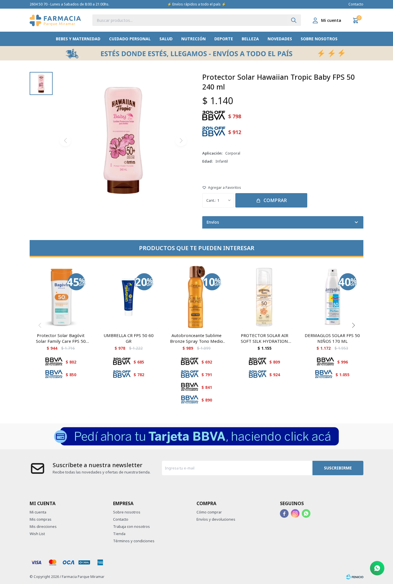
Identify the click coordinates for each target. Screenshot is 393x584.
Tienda (119, 533)
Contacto (355, 4)
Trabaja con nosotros (131, 526)
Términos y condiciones (133, 540)
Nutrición (193, 38)
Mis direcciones (43, 526)
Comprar (275, 200)
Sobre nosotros (319, 38)
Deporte (223, 38)
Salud (166, 38)
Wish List (37, 533)
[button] (294, 20)
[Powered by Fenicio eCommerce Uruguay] (354, 576)
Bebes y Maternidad (78, 38)
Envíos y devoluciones (216, 519)
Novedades (280, 38)
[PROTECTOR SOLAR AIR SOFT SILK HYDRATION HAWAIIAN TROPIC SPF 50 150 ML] (264, 297)
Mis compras (40, 519)
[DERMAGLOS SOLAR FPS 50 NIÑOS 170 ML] (332, 297)
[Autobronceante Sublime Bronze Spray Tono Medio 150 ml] (196, 297)
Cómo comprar (209, 512)
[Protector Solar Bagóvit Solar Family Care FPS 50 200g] (61, 297)
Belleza (250, 38)
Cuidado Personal (130, 38)
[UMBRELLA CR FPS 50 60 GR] (129, 297)
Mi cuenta (38, 512)
